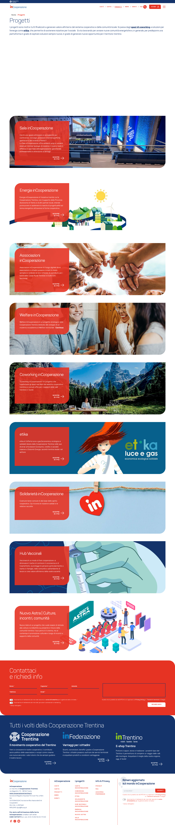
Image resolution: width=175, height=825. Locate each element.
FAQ (141, 7)
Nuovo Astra (80, 814)
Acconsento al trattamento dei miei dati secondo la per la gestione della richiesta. (46, 699)
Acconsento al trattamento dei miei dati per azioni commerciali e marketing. (37, 702)
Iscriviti (160, 790)
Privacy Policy (140, 699)
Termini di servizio (153, 699)
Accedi (153, 7)
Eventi (134, 7)
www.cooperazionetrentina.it (21, 793)
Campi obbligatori (15, 705)
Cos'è (102, 7)
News (127, 7)
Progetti (119, 7)
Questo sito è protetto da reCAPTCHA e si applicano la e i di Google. (134, 699)
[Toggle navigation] (164, 7)
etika (77, 796)
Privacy (99, 786)
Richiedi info (156, 704)
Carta (109, 7)
